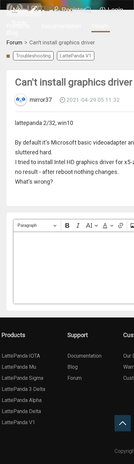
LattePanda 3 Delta (23, 389)
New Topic (19, 11)
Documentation (61, 26)
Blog (12, 32)
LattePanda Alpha (22, 400)
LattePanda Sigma (22, 378)
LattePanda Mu (19, 367)
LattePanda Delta (21, 411)
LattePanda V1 (75, 56)
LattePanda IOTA (21, 356)
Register (73, 9)
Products (18, 26)
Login (115, 9)
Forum (100, 26)
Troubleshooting (33, 56)
